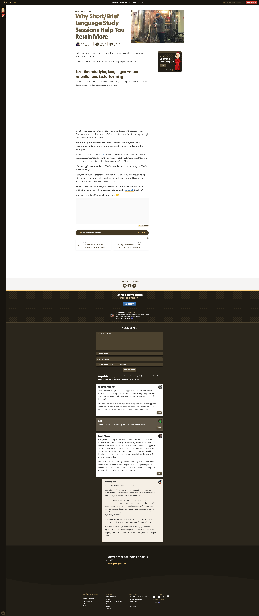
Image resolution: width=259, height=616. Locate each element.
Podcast (132, 2)
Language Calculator (137, 599)
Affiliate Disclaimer (89, 599)
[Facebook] (129, 286)
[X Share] (134, 286)
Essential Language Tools (138, 597)
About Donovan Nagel (114, 601)
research (129, 190)
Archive (109, 609)
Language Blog (83, 11)
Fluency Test (134, 601)
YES (162, 66)
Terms (85, 603)
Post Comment (129, 370)
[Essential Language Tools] (3, 15)
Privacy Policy (88, 601)
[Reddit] (125, 286)
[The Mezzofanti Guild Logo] (9, 2)
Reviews (123, 2)
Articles (115, 2)
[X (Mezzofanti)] (163, 597)
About (140, 2)
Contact (109, 606)
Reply (159, 412)
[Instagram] (168, 597)
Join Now (129, 304)
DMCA (85, 606)
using (101, 154)
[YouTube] (154, 597)
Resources (251, 2)
